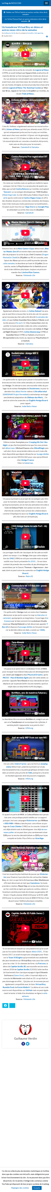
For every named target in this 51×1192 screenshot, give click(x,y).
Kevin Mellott (23, 987)
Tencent (7, 192)
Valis (30, 772)
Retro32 (29, 576)
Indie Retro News (29, 406)
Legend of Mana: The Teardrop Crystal (24, 88)
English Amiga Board (38, 400)
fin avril (19, 323)
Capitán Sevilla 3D (18, 966)
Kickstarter (32, 820)
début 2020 (36, 951)
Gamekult (25, 147)
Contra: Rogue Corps (32, 198)
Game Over (18, 975)
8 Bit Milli (9, 823)
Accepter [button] (37, 1188)
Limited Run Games (30, 272)
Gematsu (35, 147)
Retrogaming (39, 33)
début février (20, 391)
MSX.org (29, 728)
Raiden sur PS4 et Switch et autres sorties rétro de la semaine (26, 13)
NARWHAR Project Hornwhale (15, 394)
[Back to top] (45, 1186)
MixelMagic (39, 448)
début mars (10, 448)
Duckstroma (34, 388)
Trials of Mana (28, 93)
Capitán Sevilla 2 (24, 969)
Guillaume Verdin (10, 33)
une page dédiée (25, 627)
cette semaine (9, 263)
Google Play (43, 207)
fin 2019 (31, 561)
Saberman (29, 463)
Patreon (42, 963)
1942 (11, 558)
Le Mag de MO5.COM (11, 3)
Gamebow (35, 883)
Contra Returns (22, 189)
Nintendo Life (29, 275)
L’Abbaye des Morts (35, 397)
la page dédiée (43, 454)
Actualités (30, 33)
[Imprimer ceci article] (47, 36)
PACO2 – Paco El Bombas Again (16, 677)
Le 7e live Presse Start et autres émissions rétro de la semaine (25, 20)
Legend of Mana (42, 70)
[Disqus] (25, 1084)
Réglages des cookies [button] (20, 1188)
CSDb (42, 630)
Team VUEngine (15, 957)
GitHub (29, 990)
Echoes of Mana (13, 129)
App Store (30, 207)
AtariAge (39, 838)
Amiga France (27, 460)
